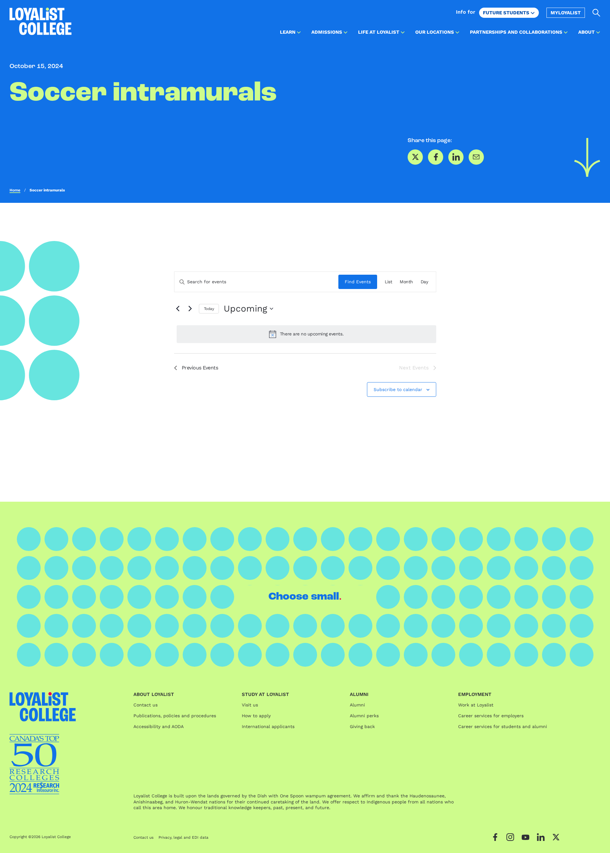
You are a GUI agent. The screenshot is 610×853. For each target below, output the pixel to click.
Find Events (358, 281)
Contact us (145, 704)
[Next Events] (190, 309)
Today (209, 308)
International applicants (268, 726)
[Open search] (596, 13)
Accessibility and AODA (158, 726)
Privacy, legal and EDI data (183, 837)
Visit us (250, 704)
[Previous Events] (178, 309)
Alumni (357, 704)
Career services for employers (491, 715)
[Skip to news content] (587, 157)
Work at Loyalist (475, 704)
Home (15, 190)
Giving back (362, 726)
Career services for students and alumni (502, 726)
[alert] (306, 334)
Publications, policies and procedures (174, 715)
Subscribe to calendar (398, 389)
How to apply (256, 715)
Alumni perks (364, 715)
